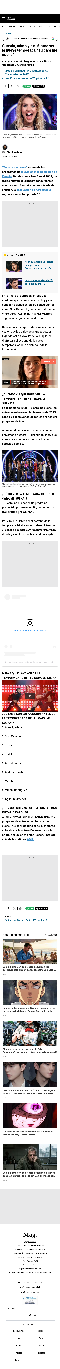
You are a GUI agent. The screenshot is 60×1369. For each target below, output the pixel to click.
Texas (21, 26)
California (13, 26)
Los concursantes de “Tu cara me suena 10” (39, 282)
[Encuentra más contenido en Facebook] (5, 86)
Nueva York (31, 26)
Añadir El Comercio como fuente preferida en (30, 39)
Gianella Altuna (14, 152)
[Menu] (4, 18)
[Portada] (30, 1239)
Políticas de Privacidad (30, 1287)
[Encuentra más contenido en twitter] (11, 86)
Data (41, 1338)
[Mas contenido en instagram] (35, 1315)
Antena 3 (42, 920)
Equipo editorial (30, 1242)
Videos (41, 1331)
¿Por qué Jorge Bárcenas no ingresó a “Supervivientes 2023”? (39, 265)
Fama (18, 1345)
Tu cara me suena (14, 920)
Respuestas (18, 1331)
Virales (18, 1353)
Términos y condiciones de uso (30, 1282)
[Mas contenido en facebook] (24, 1315)
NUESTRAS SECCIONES (30, 1324)
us (19, 1338)
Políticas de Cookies (30, 1292)
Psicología (42, 26)
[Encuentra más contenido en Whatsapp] (18, 86)
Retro (41, 1345)
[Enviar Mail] (4, 152)
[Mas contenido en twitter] (30, 1315)
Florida (4, 26)
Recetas (41, 1353)
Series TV (31, 920)
